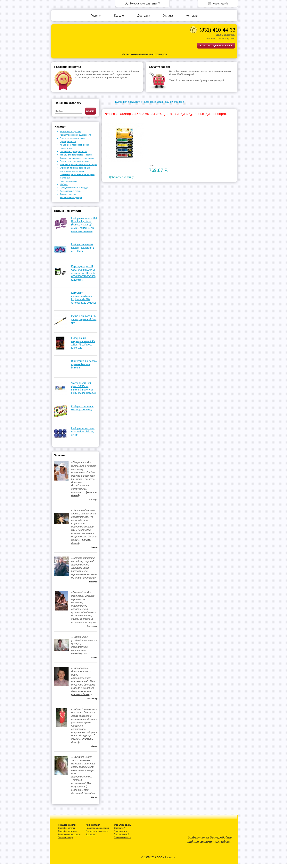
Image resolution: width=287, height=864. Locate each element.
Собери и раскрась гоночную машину (82, 408)
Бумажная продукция (127, 101)
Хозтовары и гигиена (70, 191)
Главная (96, 15)
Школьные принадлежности (73, 151)
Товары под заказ (68, 194)
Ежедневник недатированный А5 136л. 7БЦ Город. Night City (83, 343)
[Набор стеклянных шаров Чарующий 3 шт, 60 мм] (60, 255)
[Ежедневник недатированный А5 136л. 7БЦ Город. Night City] (60, 348)
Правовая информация (97, 828)
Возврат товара (65, 837)
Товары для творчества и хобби (76, 155)
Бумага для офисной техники (74, 161)
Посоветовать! (121, 834)
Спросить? (119, 828)
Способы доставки (67, 831)
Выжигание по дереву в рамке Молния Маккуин (84, 364)
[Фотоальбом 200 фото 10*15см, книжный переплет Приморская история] (60, 393)
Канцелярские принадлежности (75, 135)
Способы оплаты (66, 828)
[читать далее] (80, 694)
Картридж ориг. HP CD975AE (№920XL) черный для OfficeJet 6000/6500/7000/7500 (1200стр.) (83, 273)
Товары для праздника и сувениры (77, 158)
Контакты (191, 15)
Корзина (218, 3)
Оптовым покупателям (97, 831)
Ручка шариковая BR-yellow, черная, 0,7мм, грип (84, 319)
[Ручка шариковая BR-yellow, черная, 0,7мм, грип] (60, 326)
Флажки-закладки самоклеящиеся (164, 101)
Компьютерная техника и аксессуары (78, 164)
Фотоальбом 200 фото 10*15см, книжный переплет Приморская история (83, 388)
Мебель (64, 184)
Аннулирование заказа (69, 834)
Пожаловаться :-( (122, 837)
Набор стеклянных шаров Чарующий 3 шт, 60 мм (82, 248)
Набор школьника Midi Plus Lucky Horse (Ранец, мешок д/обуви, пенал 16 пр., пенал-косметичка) (84, 225)
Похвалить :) (120, 831)
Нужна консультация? (145, 3)
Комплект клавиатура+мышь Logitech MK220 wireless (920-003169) (83, 297)
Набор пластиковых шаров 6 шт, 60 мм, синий (82, 431)
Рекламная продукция (71, 197)
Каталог (119, 15)
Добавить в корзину (121, 176)
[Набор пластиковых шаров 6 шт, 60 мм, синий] (60, 438)
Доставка (143, 15)
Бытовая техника (68, 181)
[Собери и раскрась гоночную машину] (60, 416)
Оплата (168, 15)
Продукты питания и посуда (74, 187)
